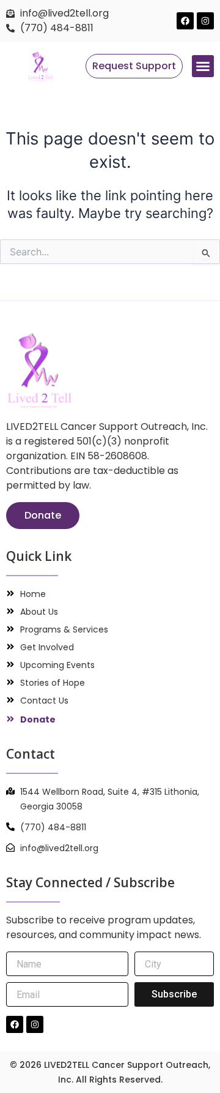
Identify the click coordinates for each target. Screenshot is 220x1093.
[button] (203, 66)
